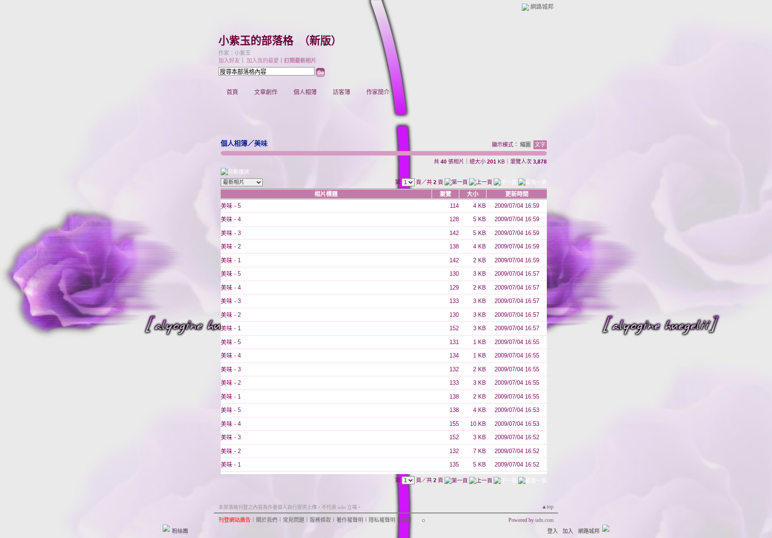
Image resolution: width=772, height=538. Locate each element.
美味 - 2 (231, 246)
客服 (406, 520)
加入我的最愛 (263, 61)
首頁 (232, 91)
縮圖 (525, 145)
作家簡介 (378, 91)
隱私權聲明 (382, 520)
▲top (547, 507)
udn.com (544, 520)
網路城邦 (542, 6)
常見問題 (293, 520)
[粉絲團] (166, 528)
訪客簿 (341, 91)
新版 (320, 40)
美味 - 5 (231, 205)
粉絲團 (180, 531)
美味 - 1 (231, 260)
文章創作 (265, 91)
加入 (567, 531)
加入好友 (229, 61)
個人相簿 (305, 91)
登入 (552, 531)
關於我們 (266, 520)
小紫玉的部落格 (256, 40)
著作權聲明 (349, 520)
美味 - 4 (231, 219)
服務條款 (320, 520)
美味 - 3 (231, 233)
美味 (261, 143)
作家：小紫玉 (234, 53)
